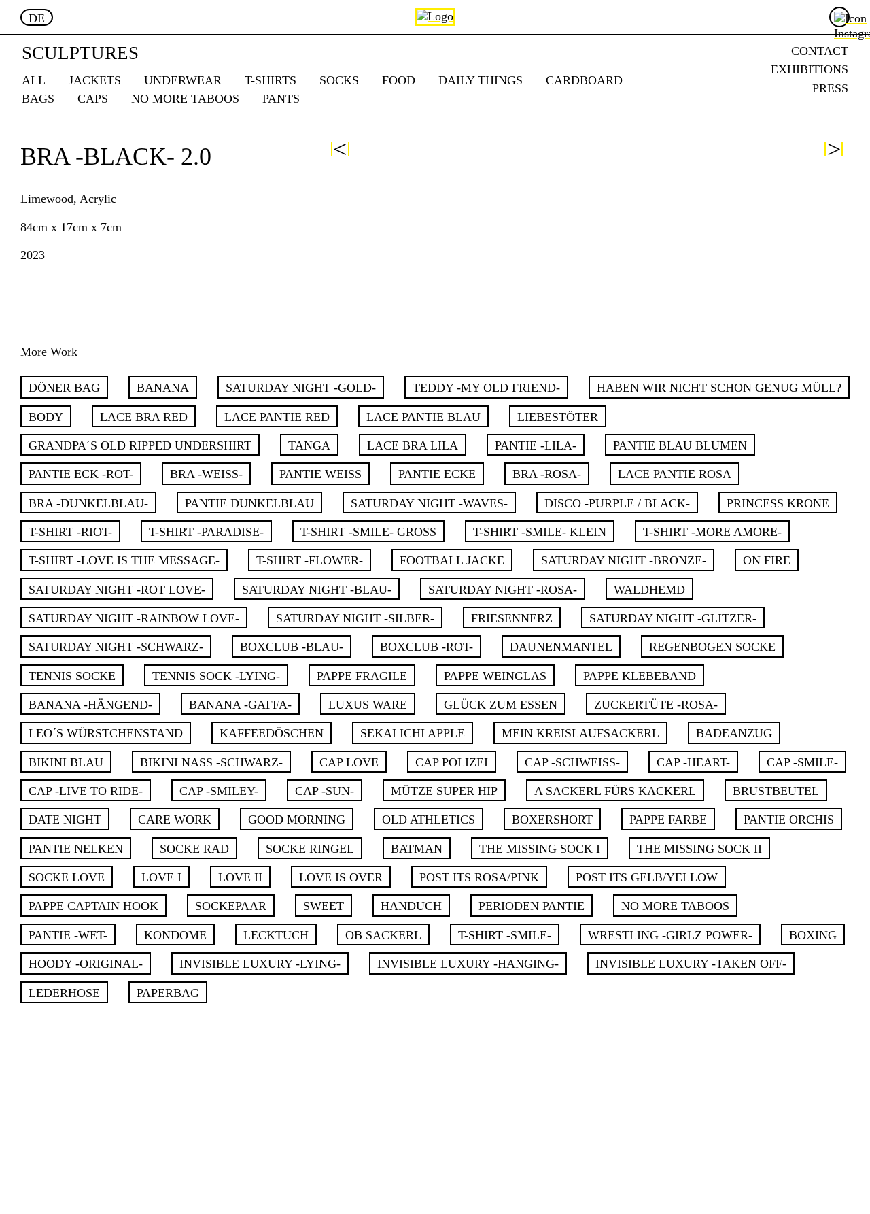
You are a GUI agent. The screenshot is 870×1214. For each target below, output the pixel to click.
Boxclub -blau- (291, 647)
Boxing (813, 935)
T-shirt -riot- (70, 532)
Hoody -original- (86, 964)
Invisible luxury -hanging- (468, 964)
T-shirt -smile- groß (368, 532)
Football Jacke (452, 560)
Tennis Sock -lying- (216, 676)
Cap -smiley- (218, 791)
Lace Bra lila (412, 445)
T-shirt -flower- (309, 560)
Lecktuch (276, 935)
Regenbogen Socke (712, 647)
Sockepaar (230, 906)
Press (830, 88)
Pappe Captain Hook (93, 906)
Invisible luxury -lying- (260, 964)
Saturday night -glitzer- (672, 618)
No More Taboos (185, 98)
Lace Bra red (144, 417)
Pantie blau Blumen (680, 445)
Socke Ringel (310, 849)
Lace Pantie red (277, 417)
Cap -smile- (802, 762)
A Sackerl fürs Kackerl (615, 791)
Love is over (341, 877)
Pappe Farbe (668, 819)
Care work (174, 819)
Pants (281, 98)
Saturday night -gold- (301, 387)
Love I (161, 877)
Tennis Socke (72, 676)
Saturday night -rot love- (117, 589)
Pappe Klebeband (639, 676)
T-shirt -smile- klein (539, 532)
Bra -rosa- (546, 474)
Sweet (323, 906)
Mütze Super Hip (444, 791)
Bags (38, 98)
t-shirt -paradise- (206, 532)
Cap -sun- (324, 791)
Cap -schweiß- (572, 762)
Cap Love (349, 762)
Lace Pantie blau (423, 417)
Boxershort (552, 819)
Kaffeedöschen (272, 733)
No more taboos (675, 906)
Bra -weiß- (206, 474)
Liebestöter (557, 417)
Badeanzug (734, 733)
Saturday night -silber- (355, 618)
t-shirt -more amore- (712, 532)
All (34, 80)
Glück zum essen (500, 704)
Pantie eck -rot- (81, 474)
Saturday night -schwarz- (116, 647)
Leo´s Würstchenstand (106, 733)
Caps (92, 98)
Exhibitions (809, 69)
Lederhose (64, 993)
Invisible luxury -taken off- (690, 964)
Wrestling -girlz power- (670, 935)
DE (37, 18)
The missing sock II (699, 849)
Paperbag (168, 993)
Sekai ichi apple (412, 733)
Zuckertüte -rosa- (656, 704)
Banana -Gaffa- (240, 704)
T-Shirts (270, 80)
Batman (416, 849)
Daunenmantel (561, 647)
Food (398, 80)
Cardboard (584, 80)
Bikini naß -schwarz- (211, 762)
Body (46, 417)
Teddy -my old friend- (486, 387)
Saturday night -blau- (317, 589)
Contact (819, 50)
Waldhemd (649, 589)
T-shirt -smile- (504, 935)
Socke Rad (194, 849)
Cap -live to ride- (86, 791)
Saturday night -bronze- (623, 560)
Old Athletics (428, 819)
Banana (163, 387)
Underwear (183, 80)
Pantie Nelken (76, 849)
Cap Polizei (451, 762)
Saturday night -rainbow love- (134, 618)
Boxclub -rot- (426, 647)
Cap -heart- (693, 762)
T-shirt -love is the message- (124, 560)
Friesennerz (512, 618)
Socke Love (67, 877)
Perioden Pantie (531, 906)
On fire (766, 560)
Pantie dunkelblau (249, 503)
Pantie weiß (320, 474)
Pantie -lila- (535, 445)
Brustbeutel (776, 791)
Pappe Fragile (362, 676)
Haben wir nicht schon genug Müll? (719, 387)
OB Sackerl (383, 935)
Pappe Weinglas (495, 676)
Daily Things (480, 80)
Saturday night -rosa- (502, 589)
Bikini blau (66, 762)
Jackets (95, 80)
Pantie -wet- (68, 935)
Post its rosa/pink (479, 877)
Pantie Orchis (789, 819)
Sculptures (80, 53)
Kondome (175, 935)
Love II (240, 877)
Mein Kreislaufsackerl (580, 733)
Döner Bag (64, 387)
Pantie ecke (437, 474)
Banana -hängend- (90, 704)
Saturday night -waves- (429, 503)
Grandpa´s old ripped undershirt (140, 445)
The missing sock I (539, 849)
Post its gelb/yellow (647, 877)
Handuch (411, 906)
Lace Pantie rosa (674, 474)
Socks (339, 80)
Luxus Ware (367, 704)
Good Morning (296, 819)
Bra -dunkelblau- (88, 503)
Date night (65, 819)
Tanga (309, 445)
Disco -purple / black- (617, 503)
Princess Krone (778, 503)
